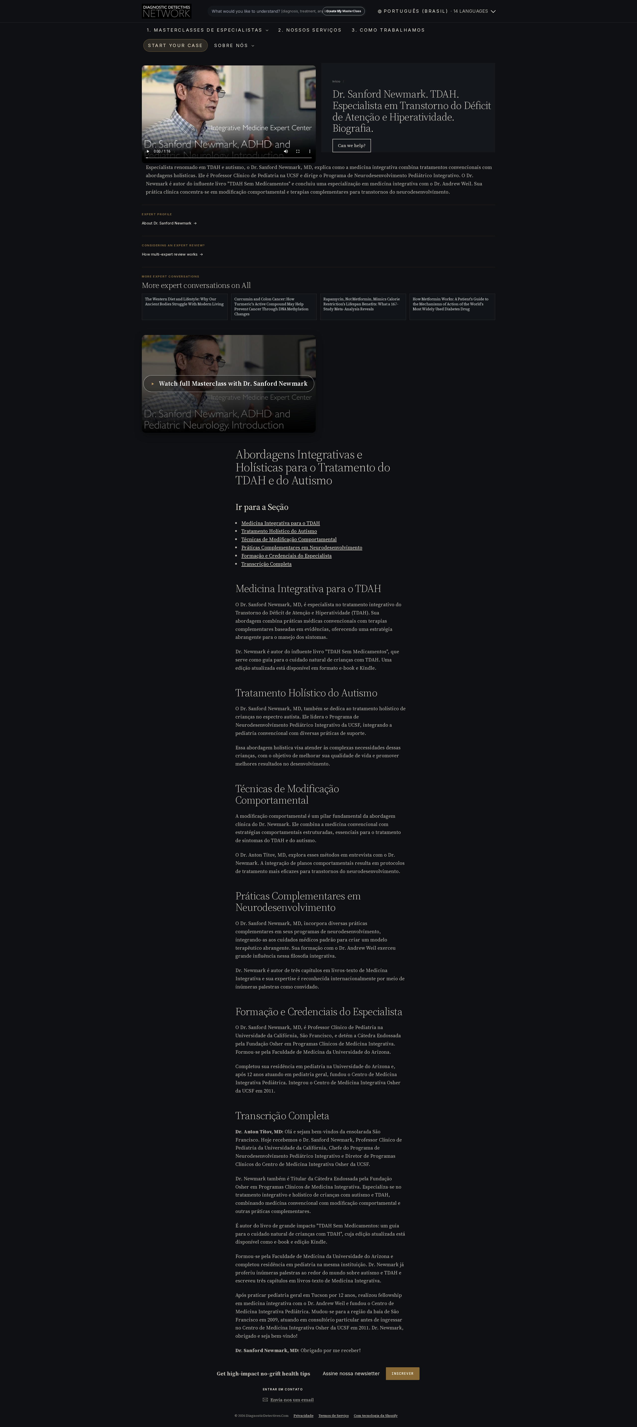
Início (336, 81)
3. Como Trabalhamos (388, 30)
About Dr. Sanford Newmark (169, 223)
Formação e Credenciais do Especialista (286, 555)
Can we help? (352, 146)
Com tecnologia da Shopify (376, 1415)
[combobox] (287, 11)
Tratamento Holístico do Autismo (279, 531)
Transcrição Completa (266, 563)
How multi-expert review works (172, 254)
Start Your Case (175, 45)
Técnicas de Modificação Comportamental (289, 539)
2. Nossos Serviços (310, 30)
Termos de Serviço (333, 1415)
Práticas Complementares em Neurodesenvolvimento (301, 547)
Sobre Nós (232, 45)
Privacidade (304, 1415)
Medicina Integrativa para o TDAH (280, 523)
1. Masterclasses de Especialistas (206, 30)
